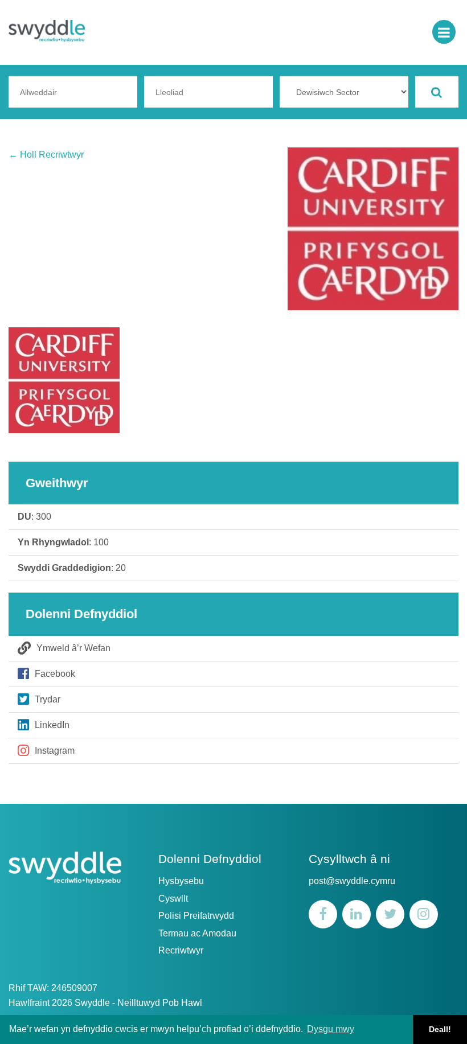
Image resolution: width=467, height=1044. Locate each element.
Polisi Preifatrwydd (196, 915)
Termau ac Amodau (197, 933)
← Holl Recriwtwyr (46, 154)
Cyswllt (173, 898)
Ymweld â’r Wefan (73, 648)
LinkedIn (52, 725)
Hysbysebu (181, 881)
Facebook (55, 674)
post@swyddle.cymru (352, 881)
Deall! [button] (440, 1029)
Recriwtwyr (180, 950)
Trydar (47, 699)
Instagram (55, 750)
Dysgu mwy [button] (330, 1029)
